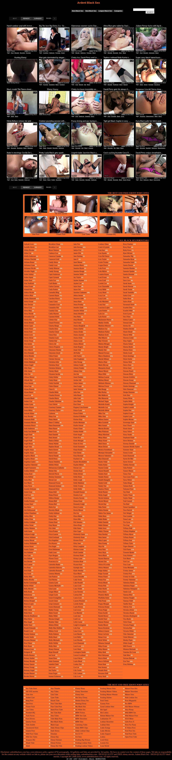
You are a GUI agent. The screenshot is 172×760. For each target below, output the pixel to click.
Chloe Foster (53, 356)
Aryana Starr (28, 504)
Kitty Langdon (79, 546)
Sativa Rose (127, 302)
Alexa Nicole (28, 314)
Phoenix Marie (103, 595)
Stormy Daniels (128, 444)
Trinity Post (127, 574)
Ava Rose (27, 568)
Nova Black (102, 555)
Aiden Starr (28, 280)
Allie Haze (27, 368)
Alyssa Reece (28, 392)
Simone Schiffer (129, 377)
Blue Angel (28, 622)
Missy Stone (102, 441)
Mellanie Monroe (104, 383)
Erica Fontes (53, 531)
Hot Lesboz (104, 713)
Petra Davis (102, 592)
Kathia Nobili (78, 432)
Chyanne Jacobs (54, 374)
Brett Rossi (28, 646)
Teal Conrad (127, 501)
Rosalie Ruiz (102, 670)
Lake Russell (78, 583)
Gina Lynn (52, 589)
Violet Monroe (128, 637)
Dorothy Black (54, 510)
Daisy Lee (52, 416)
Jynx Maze (77, 401)
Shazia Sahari (128, 344)
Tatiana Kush (127, 486)
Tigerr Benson (128, 546)
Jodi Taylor (78, 356)
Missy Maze (102, 438)
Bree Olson (28, 643)
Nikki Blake (102, 519)
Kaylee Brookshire (80, 462)
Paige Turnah (103, 574)
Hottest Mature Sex (107, 716)
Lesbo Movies (105, 731)
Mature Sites (129, 695)
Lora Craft (102, 280)
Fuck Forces (136, 234)
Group (146, 84)
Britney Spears (29, 664)
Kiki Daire (77, 528)
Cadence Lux (53, 253)
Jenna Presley (78, 305)
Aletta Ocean (28, 302)
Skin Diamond (128, 389)
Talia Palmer (127, 468)
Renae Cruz (102, 637)
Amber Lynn (28, 404)
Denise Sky (53, 471)
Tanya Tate (127, 474)
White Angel (127, 643)
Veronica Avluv (128, 610)
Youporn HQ (30, 740)
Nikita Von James (104, 513)
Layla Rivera (78, 607)
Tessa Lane (127, 519)
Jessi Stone (77, 323)
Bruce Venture (54, 250)
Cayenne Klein (54, 317)
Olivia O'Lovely (104, 565)
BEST (15, 18)
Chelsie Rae (53, 341)
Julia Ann (77, 392)
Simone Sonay (128, 380)
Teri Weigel (127, 513)
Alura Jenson (28, 383)
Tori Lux (126, 562)
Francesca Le (53, 562)
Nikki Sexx (102, 528)
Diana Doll (53, 492)
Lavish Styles (78, 604)
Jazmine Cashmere (80, 292)
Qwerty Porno (31, 722)
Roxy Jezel (102, 676)
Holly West (53, 646)
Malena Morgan (104, 344)
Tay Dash (126, 492)
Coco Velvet (53, 404)
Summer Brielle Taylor (131, 447)
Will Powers (127, 646)
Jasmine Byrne (79, 268)
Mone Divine (103, 447)
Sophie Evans (128, 413)
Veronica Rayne (128, 613)
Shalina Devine (128, 329)
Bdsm (44, 179)
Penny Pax (102, 580)
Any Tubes (54, 691)
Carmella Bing (54, 292)
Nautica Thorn (103, 489)
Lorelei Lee (102, 283)
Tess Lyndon (127, 516)
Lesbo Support (105, 734)
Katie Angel (78, 435)
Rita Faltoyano (103, 655)
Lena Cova (77, 631)
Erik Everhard (54, 537)
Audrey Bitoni (29, 540)
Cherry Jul (52, 344)
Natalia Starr (102, 474)
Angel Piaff (28, 441)
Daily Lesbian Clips (82, 731)
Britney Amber (29, 658)
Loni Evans (102, 277)
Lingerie (90, 148)
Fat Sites (78, 737)
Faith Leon (53, 552)
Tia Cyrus (126, 522)
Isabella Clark (54, 664)
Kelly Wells (78, 489)
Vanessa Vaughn (128, 598)
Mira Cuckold (103, 422)
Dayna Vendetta (54, 462)
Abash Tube (30, 743)
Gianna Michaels (55, 586)
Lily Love (77, 676)
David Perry (53, 459)
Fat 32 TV (79, 734)
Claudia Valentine (55, 401)
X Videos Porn (130, 728)
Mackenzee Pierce (104, 320)
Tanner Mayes (128, 471)
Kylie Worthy (78, 571)
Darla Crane (53, 453)
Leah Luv (77, 619)
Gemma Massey (54, 574)
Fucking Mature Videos (108, 691)
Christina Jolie (54, 362)
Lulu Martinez (103, 302)
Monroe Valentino (104, 456)
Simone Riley (128, 374)
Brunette (22, 53)
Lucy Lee (101, 295)
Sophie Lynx (127, 416)
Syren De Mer (128, 459)
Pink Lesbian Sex (131, 698)
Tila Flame (127, 549)
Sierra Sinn (127, 365)
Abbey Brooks (29, 250)
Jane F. (76, 259)
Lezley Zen (78, 664)
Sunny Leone (128, 453)
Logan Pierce (103, 265)
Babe (141, 84)
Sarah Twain (127, 289)
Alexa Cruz (28, 308)
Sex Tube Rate (56, 713)
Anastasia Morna (30, 422)
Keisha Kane (78, 471)
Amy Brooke (28, 416)
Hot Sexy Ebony (81, 698)
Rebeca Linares (103, 631)
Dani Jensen (53, 438)
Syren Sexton (128, 462)
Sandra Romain (128, 274)
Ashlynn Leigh (29, 534)
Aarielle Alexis (29, 247)
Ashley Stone (28, 525)
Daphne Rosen (54, 447)
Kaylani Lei (78, 459)
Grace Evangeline (55, 598)
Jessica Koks (78, 338)
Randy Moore (103, 625)
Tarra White (127, 480)
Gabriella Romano (55, 571)
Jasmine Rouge (79, 271)
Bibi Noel (27, 607)
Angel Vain (28, 447)
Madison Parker (104, 332)
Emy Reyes (53, 525)
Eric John (52, 528)
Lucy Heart (102, 292)
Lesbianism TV (105, 719)
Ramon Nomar (103, 622)
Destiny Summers (55, 477)
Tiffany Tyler (128, 543)
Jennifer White (79, 311)
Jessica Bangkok (79, 326)
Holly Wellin (53, 643)
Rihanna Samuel (104, 643)
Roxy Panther (128, 244)
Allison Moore (29, 377)
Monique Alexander (105, 453)
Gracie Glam (53, 601)
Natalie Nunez (103, 477)
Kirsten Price (78, 540)
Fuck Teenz (104, 701)
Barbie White (28, 586)
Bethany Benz (29, 598)
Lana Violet (78, 589)
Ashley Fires (28, 519)
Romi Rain (102, 664)
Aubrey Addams (29, 537)
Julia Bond (77, 395)
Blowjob (16, 53)
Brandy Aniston (29, 634)
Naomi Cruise (103, 468)
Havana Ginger (54, 619)
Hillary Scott (53, 631)
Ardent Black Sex (88, 2)
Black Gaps (55, 725)
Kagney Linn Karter (81, 407)
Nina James (102, 537)
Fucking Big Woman (82, 740)
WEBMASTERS (101, 759)
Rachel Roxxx (103, 616)
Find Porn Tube (130, 734)
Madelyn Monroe (104, 326)
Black (94, 53)
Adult (28, 746)
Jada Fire (77, 244)
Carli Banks (53, 283)
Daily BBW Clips (81, 728)
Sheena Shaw (128, 350)
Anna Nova (28, 486)
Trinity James (128, 571)
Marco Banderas (104, 356)
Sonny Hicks (127, 398)
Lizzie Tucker (103, 262)
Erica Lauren (53, 534)
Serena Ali (127, 326)
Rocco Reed (102, 658)
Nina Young (102, 543)
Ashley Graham (29, 522)
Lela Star (77, 628)
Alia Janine (28, 344)
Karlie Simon (78, 425)
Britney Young (29, 667)
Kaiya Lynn (78, 410)
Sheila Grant (127, 353)
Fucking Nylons (106, 698)
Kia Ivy (76, 513)
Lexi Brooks (78, 640)
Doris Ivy (52, 507)
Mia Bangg (102, 389)
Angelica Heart (29, 459)
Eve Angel (52, 546)
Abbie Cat (27, 253)
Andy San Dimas (30, 432)
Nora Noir (102, 549)
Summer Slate (128, 450)
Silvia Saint (127, 368)
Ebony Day (55, 737)
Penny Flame (103, 577)
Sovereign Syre (128, 422)
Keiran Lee (77, 468)
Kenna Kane (78, 501)
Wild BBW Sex (130, 713)
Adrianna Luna (29, 265)
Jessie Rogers (78, 347)
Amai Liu (27, 395)
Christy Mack (53, 371)
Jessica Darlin (78, 329)
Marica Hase (102, 362)
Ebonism (54, 734)
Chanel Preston (54, 323)
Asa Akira (27, 507)
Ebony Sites (79, 695)
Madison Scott (103, 335)
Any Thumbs (55, 688)
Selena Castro (128, 320)
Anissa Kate (28, 474)
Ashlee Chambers (30, 513)
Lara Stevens (78, 592)
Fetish (53, 179)
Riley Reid (102, 652)
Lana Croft (77, 586)
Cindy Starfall (54, 383)
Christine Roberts (55, 368)
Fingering (142, 116)
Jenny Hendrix (79, 314)
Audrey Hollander (30, 543)
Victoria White (128, 631)
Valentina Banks (128, 583)
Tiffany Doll (127, 528)
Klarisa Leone (78, 549)
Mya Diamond (103, 459)
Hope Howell (53, 652)
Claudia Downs (54, 395)
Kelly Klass (78, 477)
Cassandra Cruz (54, 305)
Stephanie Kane (128, 438)
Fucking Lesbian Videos (84, 746)
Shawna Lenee (128, 338)
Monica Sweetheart (105, 450)
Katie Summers (79, 447)
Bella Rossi (28, 592)
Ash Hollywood (29, 510)
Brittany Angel (29, 670)
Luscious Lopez (104, 308)
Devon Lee (53, 480)
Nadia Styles (102, 465)
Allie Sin (27, 374)
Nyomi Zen (102, 562)
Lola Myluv (102, 271)
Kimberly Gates (79, 534)
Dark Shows (55, 731)
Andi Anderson (29, 428)
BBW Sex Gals (80, 716)
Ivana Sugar (53, 673)
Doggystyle (157, 179)
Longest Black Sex (105, 11)
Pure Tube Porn (56, 707)
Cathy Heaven (54, 314)
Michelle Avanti (104, 404)
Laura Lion (78, 598)
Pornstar (28, 53)
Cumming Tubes (81, 725)
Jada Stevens (78, 247)
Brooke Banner (29, 673)
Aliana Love (28, 347)
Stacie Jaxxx (127, 428)
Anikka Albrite (29, 471)
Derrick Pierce (54, 474)
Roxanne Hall (103, 673)
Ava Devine (28, 562)
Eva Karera (53, 543)
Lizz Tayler (102, 259)
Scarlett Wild (127, 311)
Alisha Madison (29, 362)
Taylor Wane (127, 498)
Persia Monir (103, 583)
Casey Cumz (53, 302)
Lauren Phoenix (79, 601)
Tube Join (86, 214)
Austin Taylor (29, 549)
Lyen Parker (102, 311)
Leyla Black (78, 661)
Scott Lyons (127, 314)
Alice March (28, 350)
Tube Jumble (30, 725)
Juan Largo (77, 386)
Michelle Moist (103, 410)
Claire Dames (53, 386)
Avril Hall (27, 571)
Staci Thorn (127, 425)
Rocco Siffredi (103, 661)
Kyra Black (78, 574)
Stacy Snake (127, 435)
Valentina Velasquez (130, 589)
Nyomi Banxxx (103, 558)
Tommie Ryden (128, 552)
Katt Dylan (77, 453)
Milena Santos (103, 419)
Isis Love (52, 667)
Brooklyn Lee (54, 247)
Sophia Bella (127, 401)
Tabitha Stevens (128, 465)
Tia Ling (126, 525)
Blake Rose (28, 613)
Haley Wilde (53, 616)
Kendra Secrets (79, 498)
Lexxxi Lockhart (79, 655)
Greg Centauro (54, 604)
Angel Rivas (28, 444)
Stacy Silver (127, 432)
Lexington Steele (80, 652)
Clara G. (52, 389)
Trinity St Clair (128, 577)
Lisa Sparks (102, 253)
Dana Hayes (53, 428)
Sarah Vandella (128, 292)
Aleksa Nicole (29, 292)
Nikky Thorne (103, 531)
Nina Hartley (103, 534)
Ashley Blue (28, 516)
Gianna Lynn (53, 583)
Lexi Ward (77, 649)
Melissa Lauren (103, 377)
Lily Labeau (78, 673)
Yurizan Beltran (128, 658)
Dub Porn (35, 234)
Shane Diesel (127, 332)
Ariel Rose (27, 498)
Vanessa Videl (128, 601)
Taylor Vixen (127, 495)
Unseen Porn (30, 731)
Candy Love (53, 265)
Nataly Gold (102, 483)
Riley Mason (102, 649)
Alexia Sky (28, 320)
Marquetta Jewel (104, 368)
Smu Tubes (55, 716)
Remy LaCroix (103, 634)
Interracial (151, 53)
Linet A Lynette (103, 247)
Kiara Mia (77, 519)
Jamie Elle (77, 253)
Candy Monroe (54, 268)
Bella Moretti (28, 589)
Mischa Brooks (103, 428)
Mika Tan (101, 413)
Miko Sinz (102, 416)
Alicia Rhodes (29, 356)
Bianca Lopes (28, 604)
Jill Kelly (77, 353)
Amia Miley (28, 410)
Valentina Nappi (128, 586)
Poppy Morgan (103, 604)
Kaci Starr (77, 404)
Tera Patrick (127, 510)
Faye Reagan (53, 555)
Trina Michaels (128, 568)
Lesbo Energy (105, 728)
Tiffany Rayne (128, 537)
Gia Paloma (53, 580)
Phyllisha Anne (103, 598)
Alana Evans (28, 286)
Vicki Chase (127, 622)
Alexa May (28, 311)
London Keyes (103, 274)
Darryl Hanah (53, 456)
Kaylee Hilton (78, 465)
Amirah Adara (29, 413)
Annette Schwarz (30, 489)
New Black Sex (90, 11)
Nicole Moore (103, 501)
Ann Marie (28, 483)
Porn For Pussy (130, 725)
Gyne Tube (55, 698)
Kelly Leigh (78, 480)
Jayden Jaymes (79, 280)
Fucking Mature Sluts (108, 688)
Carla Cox (52, 280)
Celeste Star (53, 320)
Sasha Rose (127, 299)
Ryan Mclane (127, 253)
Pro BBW (128, 704)
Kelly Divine (78, 474)
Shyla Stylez (127, 359)
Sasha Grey (127, 295)
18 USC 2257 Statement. (77, 759)
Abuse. (92, 759)
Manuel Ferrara (103, 353)
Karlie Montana (79, 422)
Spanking (58, 179)
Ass (85, 84)
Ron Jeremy (102, 667)
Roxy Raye (127, 247)
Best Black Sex (77, 11)
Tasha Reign (127, 483)
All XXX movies (61, 214)
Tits (115, 148)
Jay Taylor (77, 277)
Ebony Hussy (80, 688)
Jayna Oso (77, 289)
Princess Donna (103, 607)
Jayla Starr (77, 286)
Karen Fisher (78, 413)
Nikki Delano (103, 525)
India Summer (54, 661)
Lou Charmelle (103, 286)
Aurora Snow (28, 546)
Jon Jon (76, 374)
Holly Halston (54, 634)
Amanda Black (29, 398)
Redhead (115, 84)
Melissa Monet (103, 380)
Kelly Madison (79, 483)
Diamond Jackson (55, 486)
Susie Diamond (128, 456)
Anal (12, 53)
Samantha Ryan (128, 259)
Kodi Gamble (78, 552)
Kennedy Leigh (79, 504)
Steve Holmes (128, 441)
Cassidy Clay (53, 311)
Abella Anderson (30, 256)
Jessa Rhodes (78, 320)
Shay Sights (127, 341)
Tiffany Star (127, 540)
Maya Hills (102, 374)
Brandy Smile (29, 637)
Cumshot (45, 53)
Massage (30, 148)
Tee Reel (126, 504)
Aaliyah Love (29, 244)
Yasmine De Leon (129, 652)
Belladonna (28, 595)
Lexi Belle (77, 637)
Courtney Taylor (54, 410)
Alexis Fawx (28, 329)
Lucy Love (102, 299)
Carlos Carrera (54, 286)
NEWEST (26, 18)
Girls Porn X (129, 722)
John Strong (78, 362)
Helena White (53, 625)
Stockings (52, 84)
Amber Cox (28, 401)
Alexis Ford (28, 332)
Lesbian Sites (105, 725)
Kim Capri (77, 531)
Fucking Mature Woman (108, 695)
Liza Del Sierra (103, 256)
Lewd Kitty (104, 740)
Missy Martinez (103, 435)
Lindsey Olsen (103, 244)
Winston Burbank (129, 649)
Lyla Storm (102, 317)
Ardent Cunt (111, 214)
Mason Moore (103, 371)
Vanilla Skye (127, 604)
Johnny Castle (78, 365)
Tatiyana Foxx (128, 489)
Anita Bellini (28, 477)
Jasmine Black (79, 265)
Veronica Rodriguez (130, 616)
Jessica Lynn (78, 341)
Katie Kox (77, 438)
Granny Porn (104, 704)
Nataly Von (102, 486)
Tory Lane (127, 565)
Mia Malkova (103, 395)
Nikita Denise (103, 510)
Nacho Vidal (102, 462)
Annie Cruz (28, 492)
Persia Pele (102, 586)
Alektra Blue (28, 295)
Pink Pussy (102, 601)
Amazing (87, 116)
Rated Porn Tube (57, 710)
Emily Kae (52, 516)
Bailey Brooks (29, 580)
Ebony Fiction (56, 743)
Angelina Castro (29, 462)
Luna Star (101, 305)
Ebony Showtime (81, 691)
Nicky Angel (102, 495)
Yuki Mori (126, 655)
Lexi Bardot (78, 634)
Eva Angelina (53, 540)
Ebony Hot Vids (56, 746)
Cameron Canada (55, 256)
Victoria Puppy (128, 625)
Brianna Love (29, 649)
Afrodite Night (29, 271)
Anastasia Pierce (30, 425)
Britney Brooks (29, 661)
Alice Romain (29, 353)
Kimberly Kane (79, 537)
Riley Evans (102, 646)
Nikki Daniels (103, 522)
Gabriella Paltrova (55, 568)
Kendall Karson (79, 492)
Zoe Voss (126, 661)
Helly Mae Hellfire (55, 628)
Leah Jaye (77, 616)
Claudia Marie (54, 398)
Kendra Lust (78, 495)
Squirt (63, 53)
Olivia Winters (103, 568)
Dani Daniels (53, 435)
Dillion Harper (54, 498)
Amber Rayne (29, 407)
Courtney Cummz (55, 407)
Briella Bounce (29, 655)
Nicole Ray (102, 504)
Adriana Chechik (30, 259)
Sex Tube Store (35, 214)
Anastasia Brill (29, 419)
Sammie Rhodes (129, 268)
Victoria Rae (127, 628)
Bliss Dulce (28, 619)
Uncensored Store (32, 728)
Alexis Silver (28, 338)
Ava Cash (27, 555)
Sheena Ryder (128, 347)
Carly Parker (53, 289)
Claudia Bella (53, 392)
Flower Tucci (53, 558)
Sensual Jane (127, 323)
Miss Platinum (103, 432)
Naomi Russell (103, 471)
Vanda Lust (127, 592)
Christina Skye (54, 365)
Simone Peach (128, 371)
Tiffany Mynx (128, 534)
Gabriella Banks (54, 565)
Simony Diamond (129, 383)
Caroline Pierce (54, 299)
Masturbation (150, 116)
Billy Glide (28, 610)
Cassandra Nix (54, 308)
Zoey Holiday (128, 664)
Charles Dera (53, 329)
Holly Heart (53, 637)
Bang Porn (136, 214)
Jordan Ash (77, 380)
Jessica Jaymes (79, 335)
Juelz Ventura (78, 389)
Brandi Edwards (29, 628)
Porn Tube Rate (56, 704)
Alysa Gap (27, 386)
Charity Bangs (54, 326)
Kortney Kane (78, 555)
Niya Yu (101, 546)
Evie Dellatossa (54, 549)
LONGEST (38, 18)
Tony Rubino (127, 555)
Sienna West (127, 362)
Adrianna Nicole (30, 268)
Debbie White (54, 465)
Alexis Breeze (29, 323)
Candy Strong (54, 271)
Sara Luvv (127, 280)
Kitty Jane (77, 543)
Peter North (102, 589)
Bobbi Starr (28, 625)
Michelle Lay (103, 407)
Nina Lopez (102, 540)
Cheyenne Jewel (54, 353)
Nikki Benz (102, 516)
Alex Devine (28, 305)
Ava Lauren (28, 565)
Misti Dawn (102, 444)
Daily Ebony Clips (57, 728)
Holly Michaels (54, 640)
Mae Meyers (102, 338)
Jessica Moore (78, 344)
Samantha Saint (128, 262)
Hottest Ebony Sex (82, 701)
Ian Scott (52, 655)
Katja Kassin (78, 450)
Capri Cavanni (54, 277)
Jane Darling (78, 256)
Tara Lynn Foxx (129, 477)
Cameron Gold (54, 259)
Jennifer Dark (78, 308)
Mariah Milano (103, 359)
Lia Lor (76, 667)
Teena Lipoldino (129, 507)
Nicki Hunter (103, 492)
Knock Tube (55, 701)
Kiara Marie (78, 516)
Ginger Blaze (53, 592)
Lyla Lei (101, 314)
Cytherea (52, 413)
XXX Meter (129, 719)
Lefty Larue (78, 622)
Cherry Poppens (54, 347)
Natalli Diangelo (104, 480)
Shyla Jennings (128, 356)
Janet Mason (78, 262)
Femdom (62, 84)
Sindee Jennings (128, 386)
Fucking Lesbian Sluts (83, 743)
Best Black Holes (57, 722)
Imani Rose (53, 658)
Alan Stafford (29, 283)
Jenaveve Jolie (79, 299)
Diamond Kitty (54, 489)
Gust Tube (54, 695)
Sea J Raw (126, 317)
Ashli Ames (28, 531)
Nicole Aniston (103, 498)
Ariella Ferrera (29, 501)
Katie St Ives (78, 444)
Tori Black (127, 558)
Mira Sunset (102, 425)
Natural (125, 84)
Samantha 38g (128, 256)
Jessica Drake (78, 332)
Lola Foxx (102, 268)
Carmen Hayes (54, 295)
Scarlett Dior (127, 308)
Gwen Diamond (54, 607)
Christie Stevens (54, 359)
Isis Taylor (52, 670)
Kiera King (77, 525)
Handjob (148, 148)
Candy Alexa (53, 262)
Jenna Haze (77, 302)
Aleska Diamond (30, 299)
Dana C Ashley (54, 422)
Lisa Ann (101, 250)
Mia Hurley (102, 392)
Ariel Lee (27, 495)
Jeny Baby (77, 317)
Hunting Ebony (80, 704)
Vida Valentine (128, 634)
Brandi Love (28, 631)
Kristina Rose (78, 562)
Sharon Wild (127, 335)
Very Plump (129, 710)
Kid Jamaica (78, 522)
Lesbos (102, 737)
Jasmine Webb (79, 274)
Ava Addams (28, 552)
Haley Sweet (53, 613)
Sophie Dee (127, 410)
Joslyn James (78, 383)
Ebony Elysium (56, 740)
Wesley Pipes (127, 640)
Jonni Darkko (78, 377)
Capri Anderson (54, 274)
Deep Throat (126, 179)
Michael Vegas (103, 401)
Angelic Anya (29, 450)
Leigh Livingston (80, 625)
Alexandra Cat (29, 317)
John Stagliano (79, 359)
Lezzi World (104, 746)
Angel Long (28, 438)
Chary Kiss (53, 335)
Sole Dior (126, 395)
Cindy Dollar (53, 377)
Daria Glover (53, 450)
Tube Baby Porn (56, 719)
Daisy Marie (53, 419)
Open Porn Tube (131, 737)
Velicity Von (127, 607)
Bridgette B (28, 652)
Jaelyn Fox (77, 250)
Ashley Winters (29, 528)
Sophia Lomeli (128, 407)
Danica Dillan (54, 441)
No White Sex (80, 710)
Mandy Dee (102, 350)
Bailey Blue (28, 577)
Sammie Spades (128, 271)
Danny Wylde (53, 444)
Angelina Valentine (30, 465)
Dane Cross (53, 432)
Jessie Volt (77, 350)
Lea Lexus (77, 610)
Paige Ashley (103, 571)
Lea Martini (78, 613)
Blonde (77, 53)
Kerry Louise (78, 507)
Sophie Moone (128, 419)
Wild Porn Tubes (32, 734)
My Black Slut (80, 707)
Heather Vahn (53, 622)
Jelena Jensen (78, 295)
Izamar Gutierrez (55, 676)
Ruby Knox (127, 250)
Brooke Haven (29, 676)
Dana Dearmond (54, 425)
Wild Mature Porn (131, 716)
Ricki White (102, 640)
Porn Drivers (30, 719)
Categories (118, 11)
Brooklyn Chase (54, 244)
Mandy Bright (103, 347)
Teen (120, 53)
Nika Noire (102, 507)
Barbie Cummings (30, 583)
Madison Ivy (102, 329)
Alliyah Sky (28, 380)
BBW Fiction (80, 713)
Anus (122, 116)
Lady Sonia (78, 580)
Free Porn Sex (130, 731)
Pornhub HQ (111, 234)
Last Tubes (86, 234)
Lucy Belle (102, 289)
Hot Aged (103, 710)
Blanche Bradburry (30, 616)
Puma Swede (103, 613)
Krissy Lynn (78, 558)
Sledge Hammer (129, 392)
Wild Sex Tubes (31, 737)
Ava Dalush (28, 558)
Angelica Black (29, 456)
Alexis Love (28, 335)
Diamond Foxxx (54, 483)
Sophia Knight (128, 404)
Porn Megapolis (130, 701)
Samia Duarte (128, 265)
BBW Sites (79, 722)
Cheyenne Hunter (55, 350)
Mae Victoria (103, 341)
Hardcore (52, 53)
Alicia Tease (28, 359)
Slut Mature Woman (132, 707)
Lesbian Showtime (106, 722)
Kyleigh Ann (78, 568)
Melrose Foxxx (103, 386)
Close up (27, 179)
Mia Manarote (103, 398)
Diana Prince (53, 495)
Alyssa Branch (29, 389)
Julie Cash (77, 398)
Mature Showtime (131, 691)
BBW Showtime (81, 719)
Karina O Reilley (80, 416)
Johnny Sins (78, 371)
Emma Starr (53, 522)
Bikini (156, 116)
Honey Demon (54, 649)
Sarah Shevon (128, 286)
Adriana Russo (29, 262)
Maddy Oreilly (103, 323)
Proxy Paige (102, 610)
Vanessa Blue (127, 595)
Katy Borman (78, 456)
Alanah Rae (28, 289)
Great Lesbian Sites (107, 707)
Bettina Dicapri (29, 601)
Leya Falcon (78, 658)
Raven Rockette (103, 628)
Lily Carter (77, 670)
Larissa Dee (78, 595)
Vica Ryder (127, 619)
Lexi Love (77, 646)
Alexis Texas (28, 341)
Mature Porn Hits (131, 688)
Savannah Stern (128, 305)
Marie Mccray (103, 365)
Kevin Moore (78, 510)
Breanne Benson (29, 640)
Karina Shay (78, 419)
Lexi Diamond (79, 643)
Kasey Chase (78, 428)
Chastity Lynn (54, 338)
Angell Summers (30, 468)
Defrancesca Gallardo (56, 468)
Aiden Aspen (28, 277)
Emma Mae (53, 519)
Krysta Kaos (78, 565)
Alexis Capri (28, 326)
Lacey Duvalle (79, 577)
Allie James (28, 371)
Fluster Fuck (60, 234)
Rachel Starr (102, 619)
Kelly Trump (78, 486)
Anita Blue (28, 480)
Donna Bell (53, 501)
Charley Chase (54, 332)
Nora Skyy (102, 552)
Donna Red (53, 504)
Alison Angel (28, 365)
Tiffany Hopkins (129, 531)
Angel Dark (28, 435)
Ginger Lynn (53, 595)
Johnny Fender (79, 368)
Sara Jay (126, 277)
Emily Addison (54, 513)
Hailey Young (53, 610)
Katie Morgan (78, 441)
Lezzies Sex (104, 743)
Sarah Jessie (127, 283)
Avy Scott (27, 574)
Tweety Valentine (129, 580)
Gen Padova (53, 577)
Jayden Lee (77, 283)
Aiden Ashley (28, 274)
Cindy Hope (53, 380)
